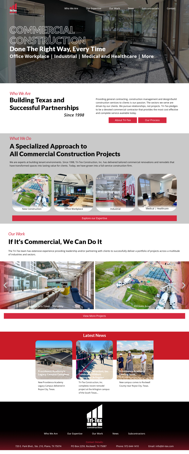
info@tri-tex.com (165, 446)
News (131, 8)
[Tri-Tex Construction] (13, 8)
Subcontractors (150, 8)
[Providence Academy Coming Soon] (135, 359)
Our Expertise (93, 8)
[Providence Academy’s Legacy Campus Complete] (53, 359)
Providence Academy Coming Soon (132, 372)
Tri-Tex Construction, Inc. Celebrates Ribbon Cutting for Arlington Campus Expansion (94, 375)
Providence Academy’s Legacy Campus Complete (53, 372)
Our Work (114, 8)
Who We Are (71, 8)
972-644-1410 (131, 446)
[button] (5, 285)
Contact (171, 8)
